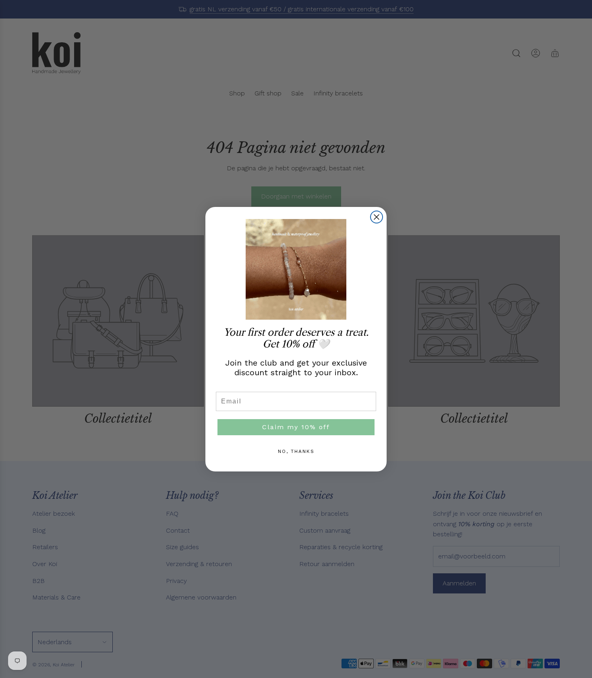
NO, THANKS (296, 451)
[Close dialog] (377, 217)
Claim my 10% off (296, 427)
